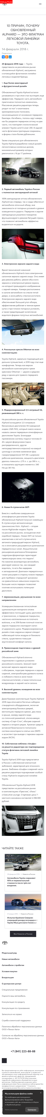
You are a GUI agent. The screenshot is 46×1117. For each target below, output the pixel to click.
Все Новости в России (23, 934)
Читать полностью (11, 1109)
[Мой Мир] (10, 56)
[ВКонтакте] (3, 56)
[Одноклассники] (6, 56)
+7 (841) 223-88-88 (23, 1051)
